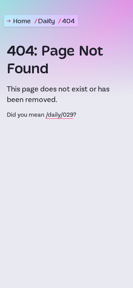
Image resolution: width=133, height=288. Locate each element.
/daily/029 (59, 115)
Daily (46, 21)
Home (22, 21)
